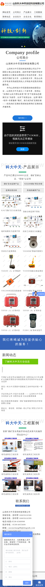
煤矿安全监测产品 (11, 184)
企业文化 (28, 17)
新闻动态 (6, 17)
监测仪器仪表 (11, 190)
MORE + (22, 118)
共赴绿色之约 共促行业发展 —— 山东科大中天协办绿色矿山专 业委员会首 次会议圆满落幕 (21, 395)
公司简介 (17, 12)
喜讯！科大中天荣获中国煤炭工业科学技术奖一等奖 (21, 388)
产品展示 (28, 12)
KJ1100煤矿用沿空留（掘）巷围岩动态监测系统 (33, 184)
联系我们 (38, 17)
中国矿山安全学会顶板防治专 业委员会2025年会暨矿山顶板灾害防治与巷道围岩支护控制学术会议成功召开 (22, 379)
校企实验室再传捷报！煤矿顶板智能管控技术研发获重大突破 (21, 402)
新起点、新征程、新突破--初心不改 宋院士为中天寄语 (22, 409)
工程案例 (38, 12)
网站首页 (6, 12)
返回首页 (39, 585)
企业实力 (17, 17)
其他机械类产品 (33, 190)
